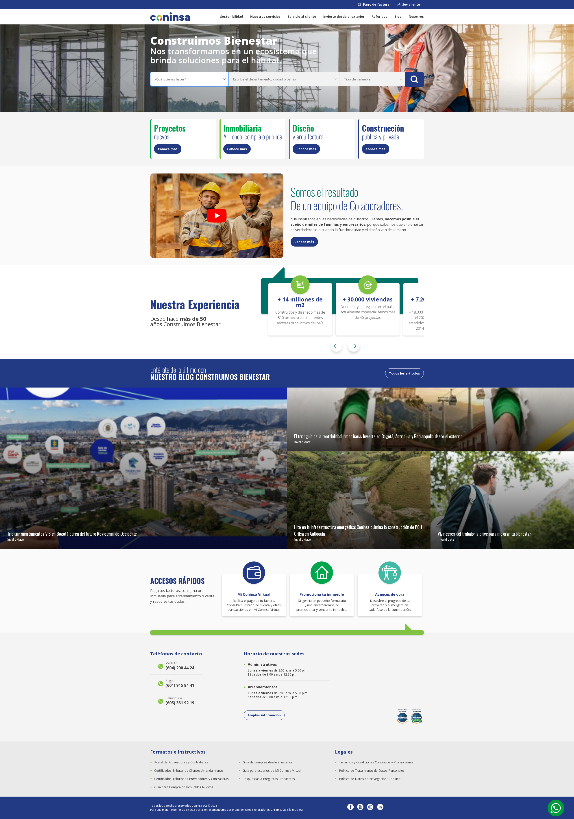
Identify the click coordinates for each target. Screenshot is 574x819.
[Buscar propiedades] (414, 79)
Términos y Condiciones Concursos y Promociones (376, 762)
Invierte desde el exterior (343, 16)
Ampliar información (264, 715)
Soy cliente (411, 4)
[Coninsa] (170, 16)
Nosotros (416, 16)
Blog (398, 16)
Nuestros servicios (265, 16)
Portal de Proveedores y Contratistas (181, 762)
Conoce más (168, 149)
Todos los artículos (404, 373)
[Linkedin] (380, 808)
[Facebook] (350, 808)
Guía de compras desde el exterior (267, 762)
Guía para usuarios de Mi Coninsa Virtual (272, 770)
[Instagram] (370, 808)
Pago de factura (376, 4)
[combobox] (154, 79)
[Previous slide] (336, 346)
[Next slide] (354, 346)
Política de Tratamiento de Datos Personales (371, 770)
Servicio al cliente (302, 16)
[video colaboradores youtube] (216, 215)
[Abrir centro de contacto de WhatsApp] (556, 808)
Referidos (379, 16)
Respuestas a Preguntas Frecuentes (269, 779)
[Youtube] (360, 808)
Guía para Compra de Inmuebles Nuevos (183, 787)
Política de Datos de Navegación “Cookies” (370, 779)
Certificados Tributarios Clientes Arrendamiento (188, 770)
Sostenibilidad (231, 16)
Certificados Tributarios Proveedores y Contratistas (191, 779)
